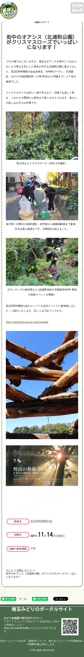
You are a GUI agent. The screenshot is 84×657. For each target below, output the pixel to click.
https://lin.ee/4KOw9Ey (17, 628)
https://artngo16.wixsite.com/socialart (27, 322)
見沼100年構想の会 (41, 521)
